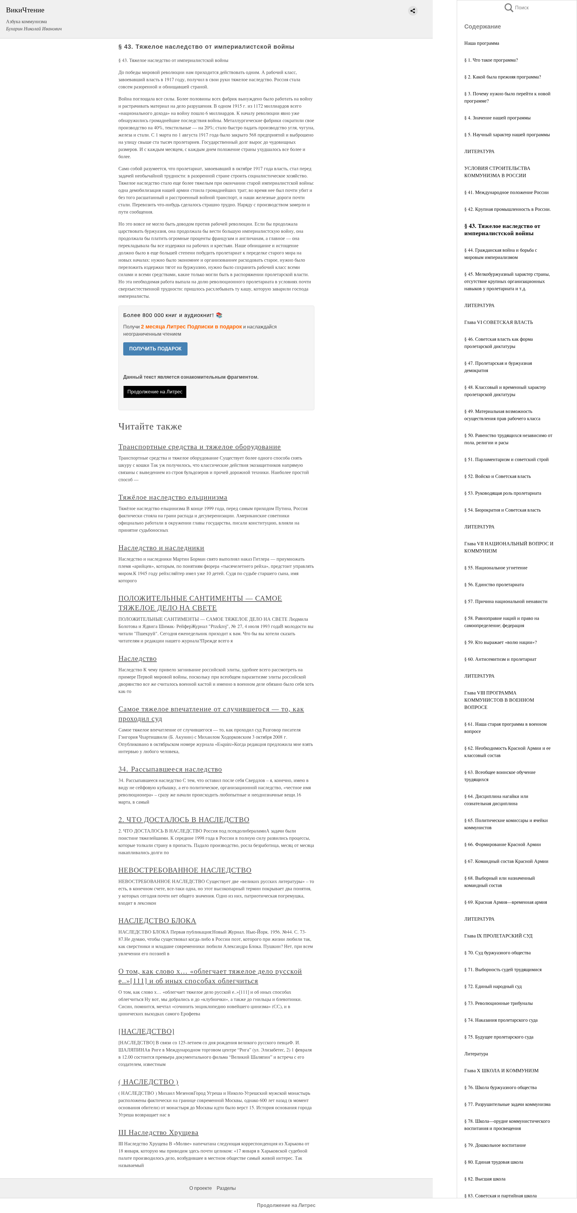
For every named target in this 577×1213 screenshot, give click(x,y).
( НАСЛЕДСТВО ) (148, 1081)
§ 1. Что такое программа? (491, 60)
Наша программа (481, 43)
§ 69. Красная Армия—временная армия (505, 902)
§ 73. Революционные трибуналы (498, 1003)
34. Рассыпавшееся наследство (170, 769)
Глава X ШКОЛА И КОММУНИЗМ (501, 1070)
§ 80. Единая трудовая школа (493, 1162)
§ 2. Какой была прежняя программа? (502, 76)
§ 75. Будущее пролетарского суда (498, 1036)
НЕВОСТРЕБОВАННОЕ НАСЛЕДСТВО (185, 870)
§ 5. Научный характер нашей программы (507, 134)
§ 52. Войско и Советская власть (497, 476)
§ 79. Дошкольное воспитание (495, 1145)
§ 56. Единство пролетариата (494, 584)
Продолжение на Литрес (154, 391)
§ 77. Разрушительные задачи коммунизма (507, 1104)
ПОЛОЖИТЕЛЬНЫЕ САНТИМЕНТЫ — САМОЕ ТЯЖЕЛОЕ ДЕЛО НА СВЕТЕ (200, 602)
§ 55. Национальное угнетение (495, 567)
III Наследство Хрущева (158, 1132)
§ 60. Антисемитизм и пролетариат (500, 659)
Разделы (226, 1188)
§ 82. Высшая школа (484, 1178)
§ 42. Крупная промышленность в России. (507, 209)
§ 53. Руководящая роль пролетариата (502, 493)
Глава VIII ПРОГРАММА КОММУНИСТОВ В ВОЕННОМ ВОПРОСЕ (499, 699)
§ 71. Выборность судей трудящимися (503, 969)
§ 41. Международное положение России (506, 192)
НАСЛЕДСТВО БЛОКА (157, 920)
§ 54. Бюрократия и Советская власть (502, 509)
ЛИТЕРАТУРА (479, 151)
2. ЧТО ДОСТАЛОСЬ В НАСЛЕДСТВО (183, 819)
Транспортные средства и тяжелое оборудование (199, 446)
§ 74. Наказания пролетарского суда (501, 1020)
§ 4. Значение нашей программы (497, 117)
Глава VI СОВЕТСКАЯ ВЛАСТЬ (498, 322)
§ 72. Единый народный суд (493, 986)
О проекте (200, 1188)
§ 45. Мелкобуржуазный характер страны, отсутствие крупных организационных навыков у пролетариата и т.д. (507, 281)
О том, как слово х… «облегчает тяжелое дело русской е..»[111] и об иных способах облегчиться (210, 975)
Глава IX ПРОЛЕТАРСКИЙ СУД (498, 935)
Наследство (137, 658)
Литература (476, 1053)
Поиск (516, 7)
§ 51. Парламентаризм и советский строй (506, 459)
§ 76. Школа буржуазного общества (500, 1087)
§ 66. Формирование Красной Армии (502, 844)
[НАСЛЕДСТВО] (146, 1031)
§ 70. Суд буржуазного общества (497, 952)
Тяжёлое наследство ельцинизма (172, 497)
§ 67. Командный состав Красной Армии (506, 861)
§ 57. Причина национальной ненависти (506, 601)
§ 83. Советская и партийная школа (500, 1195)
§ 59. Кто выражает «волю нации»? (500, 642)
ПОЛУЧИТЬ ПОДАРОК (155, 348)
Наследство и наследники (161, 547)
